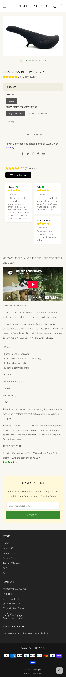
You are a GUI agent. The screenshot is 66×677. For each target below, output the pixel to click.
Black (11, 100)
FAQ (5, 568)
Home (6, 542)
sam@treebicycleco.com (15, 588)
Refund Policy (10, 553)
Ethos (5, 573)
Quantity (10, 121)
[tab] (26, 60)
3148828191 (10, 594)
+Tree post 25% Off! (38, 113)
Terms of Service (11, 563)
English (24, 648)
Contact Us (8, 548)
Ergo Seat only (15, 113)
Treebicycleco (33, 6)
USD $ (38, 648)
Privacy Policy (10, 558)
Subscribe (31, 515)
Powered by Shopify (33, 669)
